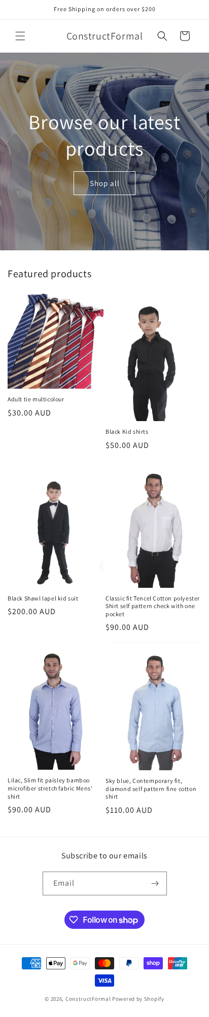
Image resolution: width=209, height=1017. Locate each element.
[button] (20, 36)
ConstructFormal (88, 998)
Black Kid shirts (127, 431)
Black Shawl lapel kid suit (43, 598)
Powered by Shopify (138, 998)
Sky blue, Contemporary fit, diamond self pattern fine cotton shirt (151, 788)
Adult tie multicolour (36, 399)
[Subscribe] (155, 883)
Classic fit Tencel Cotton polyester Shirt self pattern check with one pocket (153, 606)
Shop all (105, 182)
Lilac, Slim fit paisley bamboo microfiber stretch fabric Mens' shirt (50, 788)
